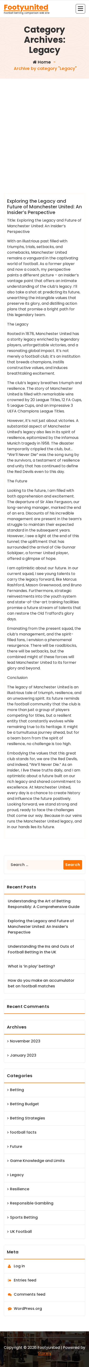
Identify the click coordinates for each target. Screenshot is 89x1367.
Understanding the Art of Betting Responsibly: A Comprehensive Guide (44, 903)
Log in (19, 1266)
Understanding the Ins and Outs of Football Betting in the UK (41, 949)
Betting (17, 1090)
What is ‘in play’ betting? (31, 966)
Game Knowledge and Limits (37, 1160)
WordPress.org (28, 1308)
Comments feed (29, 1294)
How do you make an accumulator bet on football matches (41, 983)
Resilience (19, 1189)
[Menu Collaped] (80, 8)
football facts (23, 1132)
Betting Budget (24, 1104)
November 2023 (25, 1041)
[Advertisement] (44, 125)
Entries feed (25, 1280)
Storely (44, 1353)
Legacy (17, 1175)
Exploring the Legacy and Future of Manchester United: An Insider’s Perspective (44, 207)
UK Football (21, 1231)
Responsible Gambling (31, 1203)
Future (16, 1146)
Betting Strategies (27, 1118)
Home (44, 62)
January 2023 (23, 1055)
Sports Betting (24, 1217)
